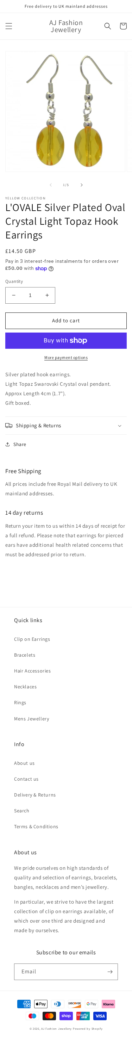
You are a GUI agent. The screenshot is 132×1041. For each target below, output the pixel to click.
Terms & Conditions (36, 826)
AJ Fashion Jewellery (56, 1028)
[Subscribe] (110, 971)
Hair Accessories (32, 671)
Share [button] (19, 444)
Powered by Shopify (88, 1028)
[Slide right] (81, 185)
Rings (20, 702)
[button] (9, 26)
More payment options (66, 357)
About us (24, 763)
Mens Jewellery (31, 718)
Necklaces (25, 686)
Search (22, 810)
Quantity (14, 281)
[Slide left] (50, 185)
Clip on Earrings (32, 639)
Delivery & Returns (35, 795)
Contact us (26, 779)
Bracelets (24, 655)
